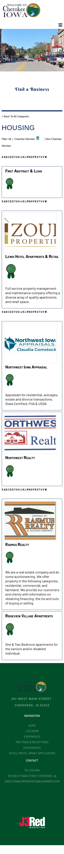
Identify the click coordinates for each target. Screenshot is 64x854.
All (10, 139)
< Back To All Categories (16, 116)
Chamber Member (25, 139)
